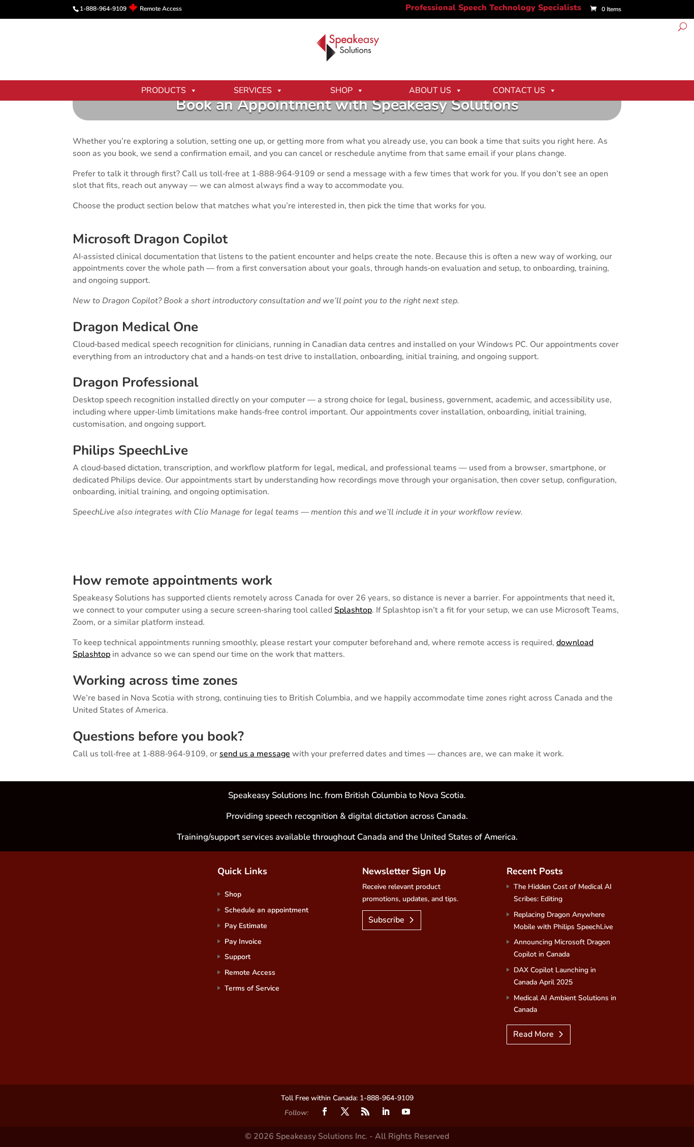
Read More (533, 1034)
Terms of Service (252, 988)
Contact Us (519, 90)
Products (163, 90)
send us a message (254, 753)
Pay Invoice (243, 941)
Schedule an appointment (266, 910)
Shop (341, 90)
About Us (430, 90)
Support (237, 957)
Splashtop (353, 610)
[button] (682, 28)
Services (253, 90)
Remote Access (161, 9)
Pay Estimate (246, 926)
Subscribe (386, 920)
